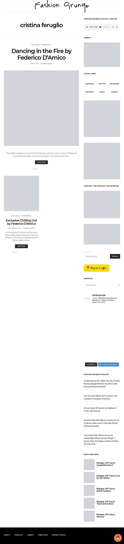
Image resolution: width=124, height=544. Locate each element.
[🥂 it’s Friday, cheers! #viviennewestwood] (111, 322)
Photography (46, 45)
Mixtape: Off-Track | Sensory (106, 515)
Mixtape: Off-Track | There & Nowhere (106, 502)
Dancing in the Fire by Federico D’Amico (41, 54)
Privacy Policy (59, 535)
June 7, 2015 (34, 63)
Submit (30, 535)
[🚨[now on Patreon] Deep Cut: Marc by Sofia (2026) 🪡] (111, 355)
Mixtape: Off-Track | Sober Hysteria (106, 490)
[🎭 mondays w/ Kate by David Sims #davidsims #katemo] (92, 322)
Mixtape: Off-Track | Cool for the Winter (108, 477)
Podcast (18, 535)
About (7, 535)
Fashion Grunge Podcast (96, 374)
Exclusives (36, 45)
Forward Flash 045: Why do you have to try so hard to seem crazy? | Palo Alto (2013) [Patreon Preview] (101, 423)
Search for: (88, 252)
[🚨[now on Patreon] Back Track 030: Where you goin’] (92, 355)
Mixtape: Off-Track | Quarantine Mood (106, 464)
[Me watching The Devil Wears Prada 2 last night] (92, 344)
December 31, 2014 (14, 228)
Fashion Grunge (47, 63)
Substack (43, 535)
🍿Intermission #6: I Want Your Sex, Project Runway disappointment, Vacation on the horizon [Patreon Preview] (102, 383)
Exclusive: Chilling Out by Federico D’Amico (21, 222)
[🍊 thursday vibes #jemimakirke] (111, 333)
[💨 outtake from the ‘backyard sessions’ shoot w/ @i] (111, 344)
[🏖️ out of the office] (92, 311)
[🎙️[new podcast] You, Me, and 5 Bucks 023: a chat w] (92, 333)
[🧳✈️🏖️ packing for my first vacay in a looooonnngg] (111, 311)
